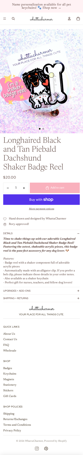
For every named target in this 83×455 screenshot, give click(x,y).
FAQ (6, 345)
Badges (7, 368)
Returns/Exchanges (15, 419)
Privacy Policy (12, 430)
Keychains (9, 373)
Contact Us (10, 339)
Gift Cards (9, 396)
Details (7, 233)
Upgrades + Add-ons (16, 290)
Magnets (8, 379)
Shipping (8, 414)
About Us (9, 334)
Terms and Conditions (17, 425)
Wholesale (9, 350)
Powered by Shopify (55, 441)
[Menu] (4, 18)
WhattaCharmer (34, 441)
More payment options (41, 209)
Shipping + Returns (15, 298)
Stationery (10, 385)
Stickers (8, 390)
